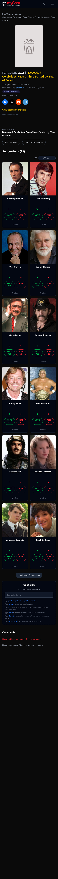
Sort (35, 158)
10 (37, 209)
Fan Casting (7, 14)
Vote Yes (9, 216)
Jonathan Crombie (15, 540)
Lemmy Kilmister (43, 335)
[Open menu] (52, 4)
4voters (43, 566)
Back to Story (11, 142)
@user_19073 (22, 88)
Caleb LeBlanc (43, 540)
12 (9, 209)
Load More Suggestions (29, 575)
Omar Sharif (15, 472)
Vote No (21, 216)
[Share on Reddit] (18, 102)
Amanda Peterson (43, 472)
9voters (15, 293)
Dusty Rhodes (43, 403)
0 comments (23, 84)
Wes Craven (15, 267)
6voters (43, 293)
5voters (43, 430)
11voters (43, 225)
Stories (18, 14)
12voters (15, 225)
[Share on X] (12, 102)
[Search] (44, 4)
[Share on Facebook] (5, 102)
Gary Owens (15, 335)
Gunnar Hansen (43, 267)
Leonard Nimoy (43, 198)
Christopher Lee (15, 198)
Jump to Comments (34, 142)
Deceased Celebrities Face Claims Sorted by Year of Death (29, 17)
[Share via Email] (25, 102)
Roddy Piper (15, 403)
